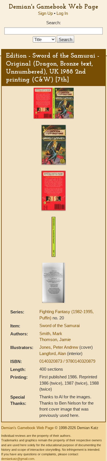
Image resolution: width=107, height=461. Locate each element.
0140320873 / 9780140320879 (67, 361)
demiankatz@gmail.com (17, 458)
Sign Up (45, 13)
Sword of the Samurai (59, 325)
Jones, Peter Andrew (59, 347)
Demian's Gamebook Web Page (53, 6)
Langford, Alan (53, 353)
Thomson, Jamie (55, 339)
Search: (53, 22)
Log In (62, 13)
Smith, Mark (50, 333)
